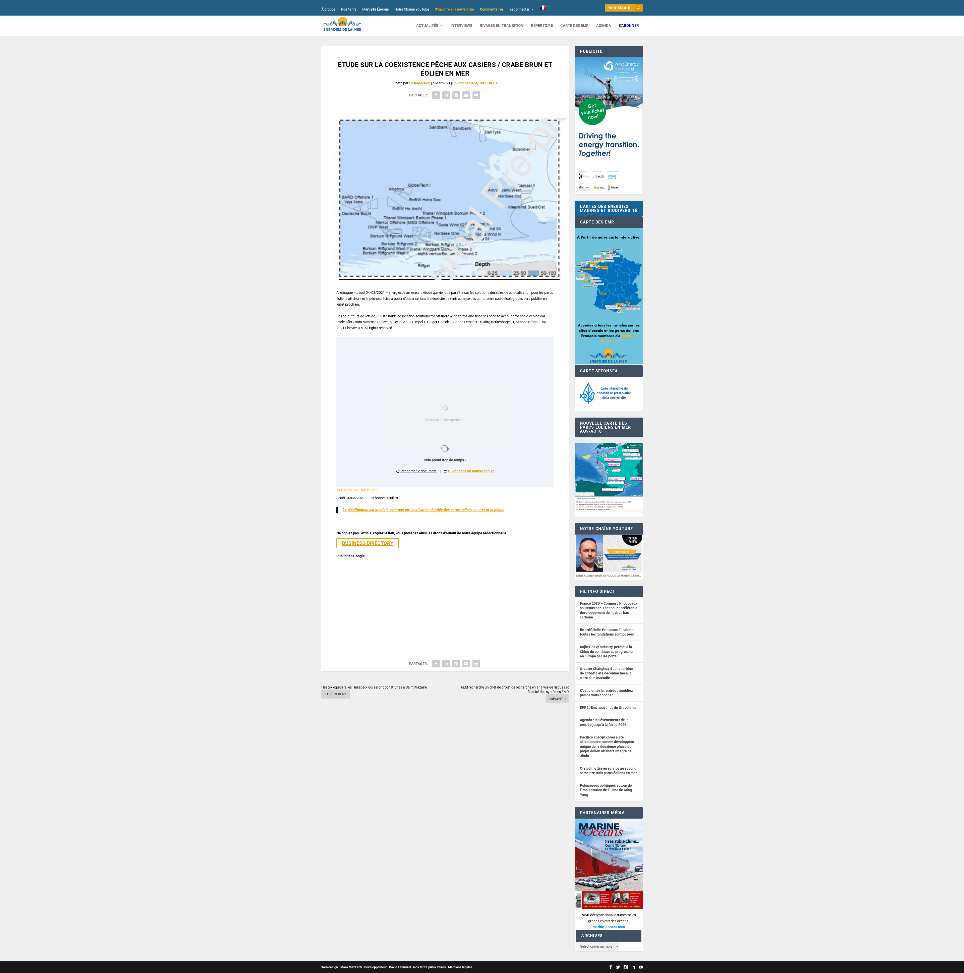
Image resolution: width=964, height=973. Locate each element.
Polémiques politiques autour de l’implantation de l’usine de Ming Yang (606, 790)
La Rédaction (419, 83)
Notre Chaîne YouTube (411, 9)
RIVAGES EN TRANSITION (501, 26)
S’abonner (629, 26)
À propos (328, 9)
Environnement (465, 83)
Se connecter (519, 9)
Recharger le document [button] (418, 471)
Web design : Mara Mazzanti (341, 967)
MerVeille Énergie (375, 9)
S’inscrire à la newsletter (454, 9)
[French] (545, 8)
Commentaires (492, 9)
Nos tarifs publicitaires (429, 967)
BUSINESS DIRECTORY (367, 543)
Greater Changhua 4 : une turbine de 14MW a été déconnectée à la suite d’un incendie (606, 673)
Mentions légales (460, 967)
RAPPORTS (487, 83)
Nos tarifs (348, 9)
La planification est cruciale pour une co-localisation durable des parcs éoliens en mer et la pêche (423, 509)
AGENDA (603, 26)
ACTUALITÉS (427, 26)
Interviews (461, 26)
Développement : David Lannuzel (387, 967)
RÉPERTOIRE (542, 26)
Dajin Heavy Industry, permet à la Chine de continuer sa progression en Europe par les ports (607, 651)
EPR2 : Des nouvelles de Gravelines (608, 708)
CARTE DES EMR (574, 26)
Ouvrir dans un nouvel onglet (470, 471)
